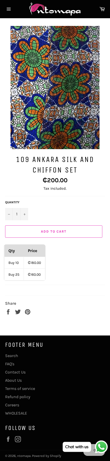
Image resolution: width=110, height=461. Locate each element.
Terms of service (20, 388)
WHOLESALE (16, 413)
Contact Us (15, 372)
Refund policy (17, 396)
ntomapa (24, 456)
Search (11, 355)
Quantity (12, 202)
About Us (13, 380)
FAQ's (9, 363)
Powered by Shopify (46, 456)
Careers (12, 404)
